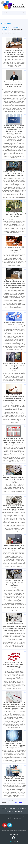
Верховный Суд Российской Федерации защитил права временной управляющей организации (14, 583)
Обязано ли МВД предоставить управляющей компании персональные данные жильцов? (14, 324)
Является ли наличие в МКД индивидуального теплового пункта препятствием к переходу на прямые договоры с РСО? (14, 744)
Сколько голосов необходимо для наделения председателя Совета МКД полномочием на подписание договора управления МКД (14, 705)
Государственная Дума (7, 32)
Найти (24, 12)
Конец (20, 802)
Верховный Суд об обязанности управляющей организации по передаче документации (14, 778)
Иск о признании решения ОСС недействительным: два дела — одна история (14, 249)
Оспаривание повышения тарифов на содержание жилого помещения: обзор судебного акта (14, 507)
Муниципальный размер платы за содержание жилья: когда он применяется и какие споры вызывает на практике (14, 83)
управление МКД (6, 27)
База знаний (18, 811)
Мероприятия (22, 808)
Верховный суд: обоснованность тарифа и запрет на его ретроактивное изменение (14, 173)
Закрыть (22, 29)
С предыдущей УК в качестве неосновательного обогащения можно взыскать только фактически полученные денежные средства (14, 129)
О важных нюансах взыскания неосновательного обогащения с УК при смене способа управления (14, 547)
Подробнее (25, 38)
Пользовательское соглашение (18, 830)
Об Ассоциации (12, 808)
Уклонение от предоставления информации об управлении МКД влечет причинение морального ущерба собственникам (14, 441)
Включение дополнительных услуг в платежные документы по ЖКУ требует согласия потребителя (14, 477)
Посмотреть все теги (8, 34)
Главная (4, 808)
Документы (9, 811)
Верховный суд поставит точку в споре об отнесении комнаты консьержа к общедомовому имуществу (14, 366)
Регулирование (5, 29)
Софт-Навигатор (14, 839)
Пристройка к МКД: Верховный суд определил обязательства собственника (14, 214)
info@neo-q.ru (5, 830)
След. (15, 802)
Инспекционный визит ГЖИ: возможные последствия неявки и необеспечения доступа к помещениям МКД (14, 665)
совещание (18, 32)
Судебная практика (17, 29)
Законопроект (16, 27)
